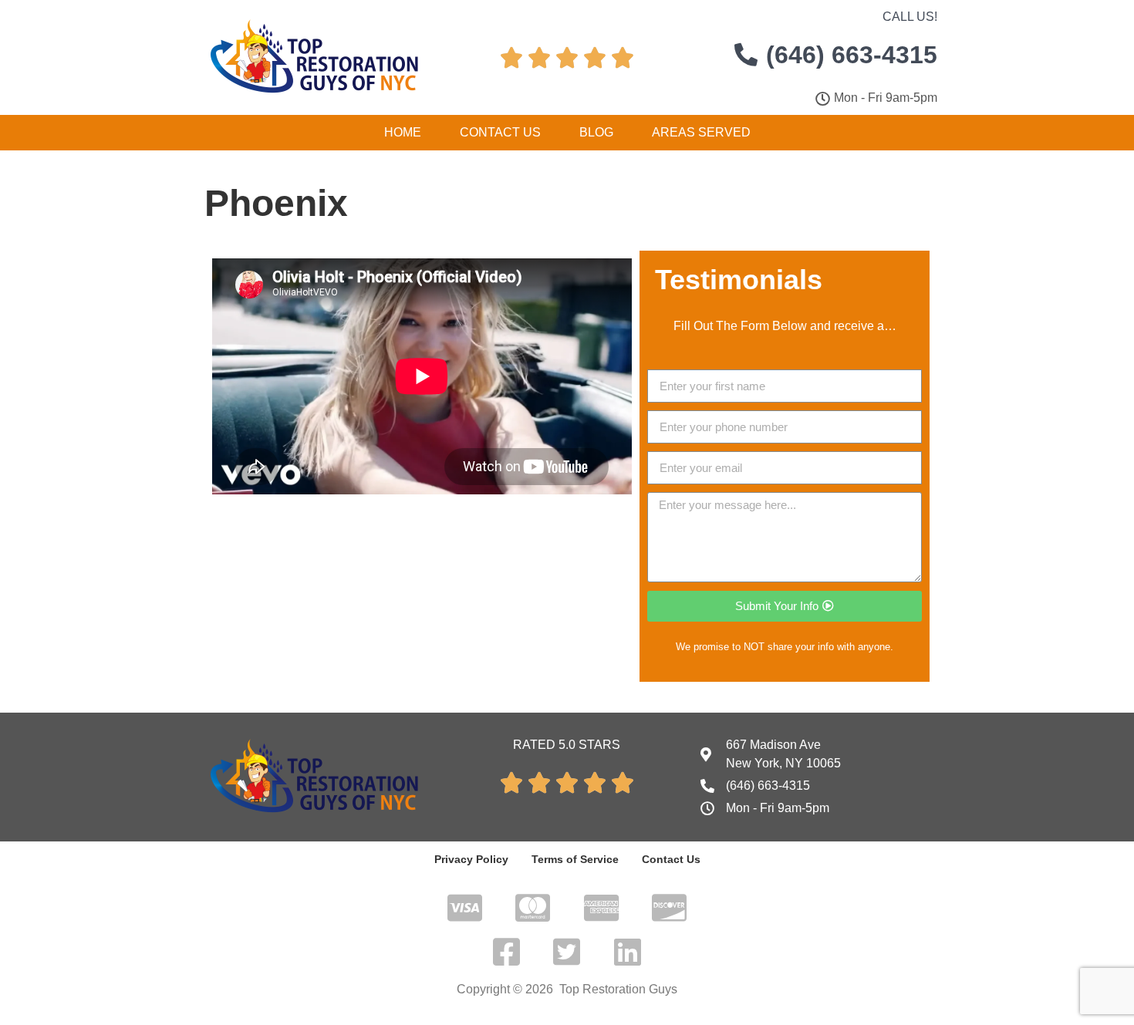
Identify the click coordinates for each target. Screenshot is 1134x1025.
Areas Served (701, 132)
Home (402, 132)
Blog (596, 132)
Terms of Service (575, 859)
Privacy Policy (471, 859)
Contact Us (500, 132)
